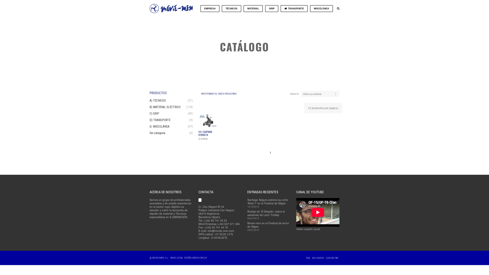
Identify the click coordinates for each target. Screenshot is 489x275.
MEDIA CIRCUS (199, 257)
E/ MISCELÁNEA (159, 126)
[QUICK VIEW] (208, 120)
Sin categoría (157, 133)
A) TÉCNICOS (158, 100)
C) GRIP (154, 113)
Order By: (294, 94)
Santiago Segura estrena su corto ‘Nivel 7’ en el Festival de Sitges (267, 201)
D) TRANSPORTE (160, 120)
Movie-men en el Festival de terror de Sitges (268, 224)
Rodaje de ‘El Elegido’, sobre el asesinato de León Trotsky (266, 213)
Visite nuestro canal (308, 229)
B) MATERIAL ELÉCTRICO (165, 107)
